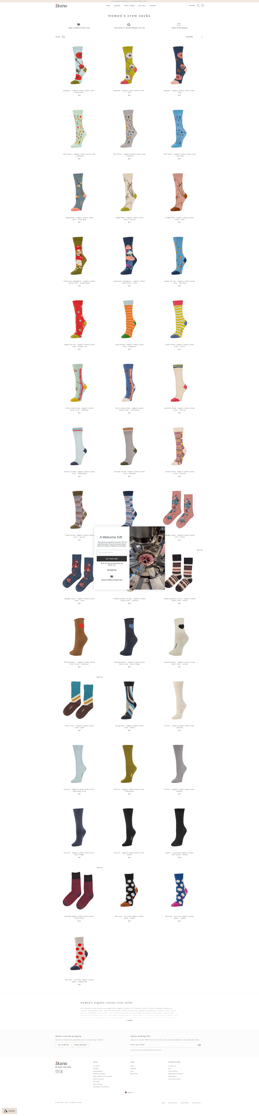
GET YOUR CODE (112, 558)
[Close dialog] (162, 528)
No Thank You (111, 570)
